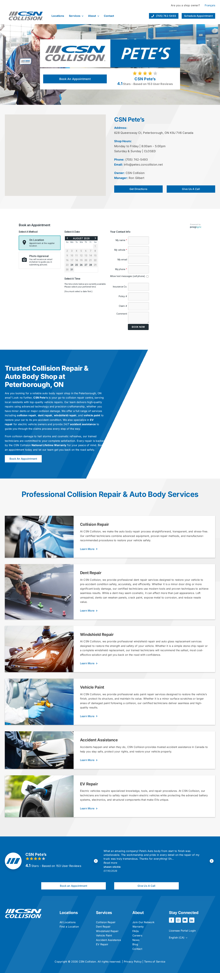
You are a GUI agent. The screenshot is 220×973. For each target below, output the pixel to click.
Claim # (123, 306)
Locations (69, 912)
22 (95, 260)
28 (90, 265)
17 (72, 260)
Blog (135, 944)
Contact (137, 948)
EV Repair (102, 944)
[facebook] (171, 920)
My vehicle (120, 250)
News (135, 940)
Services (104, 912)
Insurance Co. (120, 286)
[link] (67, 238)
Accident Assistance (108, 940)
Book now (138, 327)
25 (76, 265)
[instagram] (178, 920)
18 (76, 260)
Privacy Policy (133, 961)
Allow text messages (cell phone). (128, 276)
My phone (121, 269)
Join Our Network (143, 922)
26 (81, 265)
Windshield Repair (107, 931)
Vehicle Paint (104, 935)
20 (86, 260)
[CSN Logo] (26, 9)
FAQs (135, 931)
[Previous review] (96, 861)
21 (90, 260)
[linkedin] (191, 920)
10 (72, 255)
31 (72, 269)
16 (67, 260)
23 (67, 265)
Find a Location (69, 926)
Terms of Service (154, 961)
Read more (110, 862)
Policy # (123, 296)
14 (90, 255)
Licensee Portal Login (182, 930)
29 (95, 265)
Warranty (138, 926)
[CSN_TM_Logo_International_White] (23, 910)
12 (81, 255)
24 (72, 265)
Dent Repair (103, 926)
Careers (137, 935)
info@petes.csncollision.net (143, 164)
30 (67, 269)
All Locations (68, 922)
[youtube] (185, 920)
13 (86, 255)
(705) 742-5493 (136, 159)
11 (76, 255)
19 (81, 260)
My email (122, 259)
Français (210, 5)
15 (95, 255)
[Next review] (212, 861)
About (138, 912)
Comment (121, 313)
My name (121, 240)
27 (86, 265)
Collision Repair (106, 922)
